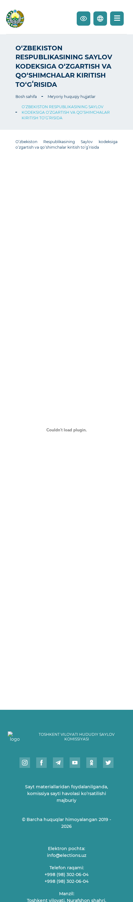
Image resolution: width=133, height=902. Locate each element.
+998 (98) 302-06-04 (66, 874)
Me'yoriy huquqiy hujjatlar (72, 96)
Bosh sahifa (26, 96)
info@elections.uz (66, 855)
